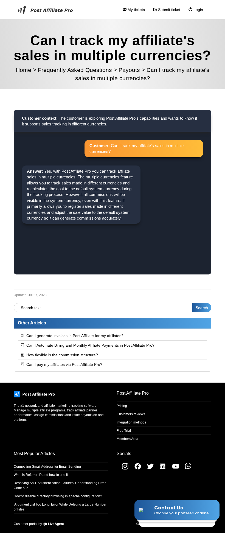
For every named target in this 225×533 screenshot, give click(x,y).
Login (197, 9)
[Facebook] (135, 468)
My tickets (135, 9)
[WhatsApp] (185, 468)
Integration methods (131, 422)
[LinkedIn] (160, 468)
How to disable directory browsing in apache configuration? (58, 496)
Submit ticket (168, 9)
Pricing (122, 406)
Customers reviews (131, 414)
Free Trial (124, 431)
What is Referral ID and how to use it (41, 475)
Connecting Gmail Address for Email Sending (47, 467)
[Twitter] (148, 468)
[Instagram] (122, 468)
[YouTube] (173, 468)
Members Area (127, 439)
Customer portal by (39, 524)
